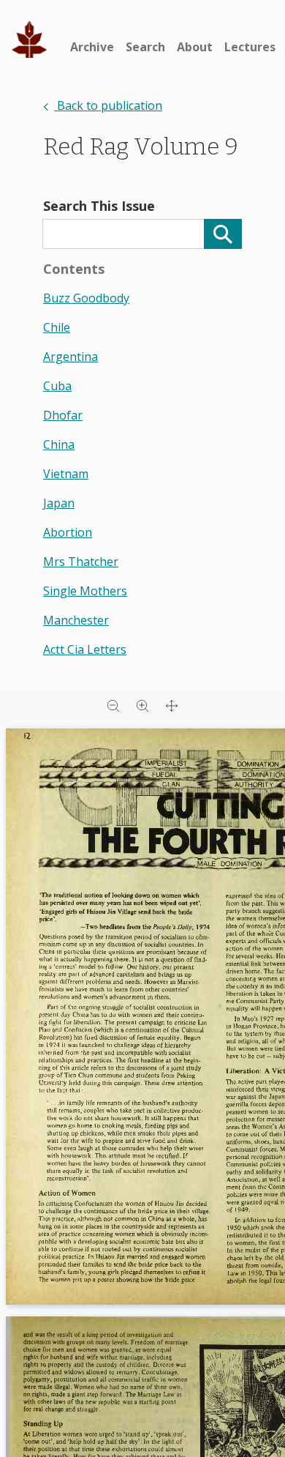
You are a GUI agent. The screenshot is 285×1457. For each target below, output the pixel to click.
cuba (57, 386)
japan (59, 503)
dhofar (63, 415)
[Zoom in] (142, 705)
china (59, 444)
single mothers (85, 591)
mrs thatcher (80, 562)
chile (56, 327)
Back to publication (108, 105)
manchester (76, 620)
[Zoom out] (113, 705)
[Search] (223, 234)
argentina (70, 357)
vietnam (65, 474)
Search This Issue (99, 206)
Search (145, 47)
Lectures (250, 47)
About (195, 47)
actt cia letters (84, 649)
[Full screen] (171, 705)
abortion (67, 532)
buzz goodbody (86, 298)
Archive (92, 47)
